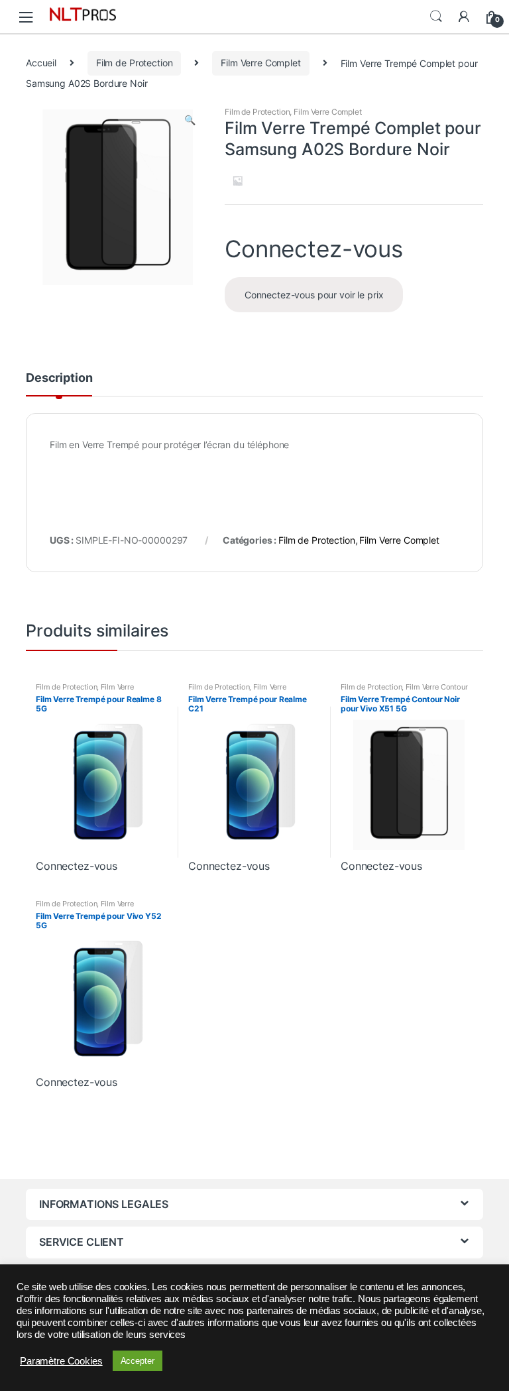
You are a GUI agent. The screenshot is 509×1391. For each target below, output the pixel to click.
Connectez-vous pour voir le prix (314, 294)
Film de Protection (134, 62)
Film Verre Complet (260, 62)
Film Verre (117, 687)
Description (59, 378)
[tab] (59, 384)
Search (436, 16)
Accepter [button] (137, 1361)
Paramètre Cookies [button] (61, 1361)
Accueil (41, 62)
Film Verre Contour (436, 687)
